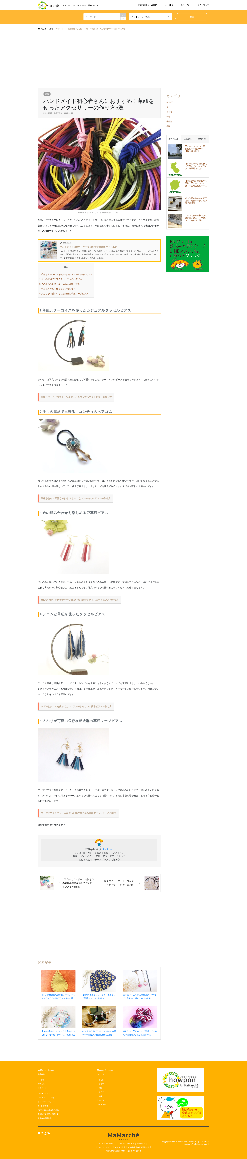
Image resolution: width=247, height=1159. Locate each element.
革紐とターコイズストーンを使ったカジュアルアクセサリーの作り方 (76, 397)
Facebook (42, 1133)
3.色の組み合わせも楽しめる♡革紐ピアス (59, 283)
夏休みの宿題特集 (44, 1118)
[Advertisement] (123, 60)
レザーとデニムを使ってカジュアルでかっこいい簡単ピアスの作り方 (76, 706)
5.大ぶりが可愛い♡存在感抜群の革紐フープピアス (63, 293)
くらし (169, 106)
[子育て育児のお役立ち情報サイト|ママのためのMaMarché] (123, 1136)
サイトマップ (203, 4)
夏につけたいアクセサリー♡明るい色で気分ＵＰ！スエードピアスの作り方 (80, 599)
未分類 (169, 121)
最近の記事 (174, 138)
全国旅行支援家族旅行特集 (48, 1114)
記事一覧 (185, 4)
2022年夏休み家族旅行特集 (48, 1110)
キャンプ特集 (43, 1106)
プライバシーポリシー (46, 1102)
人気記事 (188, 138)
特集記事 (202, 138)
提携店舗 (41, 1074)
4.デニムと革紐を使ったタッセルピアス (58, 288)
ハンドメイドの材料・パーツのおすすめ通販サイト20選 (88, 246)
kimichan (108, 849)
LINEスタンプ (44, 1093)
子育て (169, 111)
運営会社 (41, 1084)
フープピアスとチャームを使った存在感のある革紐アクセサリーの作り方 (78, 813)
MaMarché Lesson (147, 4)
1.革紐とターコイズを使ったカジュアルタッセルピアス (66, 274)
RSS (48, 1133)
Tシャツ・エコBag (46, 1097)
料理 (168, 116)
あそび (169, 102)
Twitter (39, 1133)
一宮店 (41, 1080)
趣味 (47, 94)
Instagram (45, 1133)
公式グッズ (42, 1088)
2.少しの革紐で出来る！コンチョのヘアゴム (60, 279)
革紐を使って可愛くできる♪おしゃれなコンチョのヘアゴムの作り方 (76, 498)
